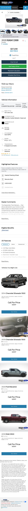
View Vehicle (14, 312)
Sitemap (17, 501)
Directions (14, 7)
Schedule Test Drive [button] (14, 75)
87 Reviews (7, 155)
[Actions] (25, 41)
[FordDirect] (5, 500)
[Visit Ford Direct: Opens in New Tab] (4, 507)
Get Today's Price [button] (14, 66)
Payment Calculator (14, 71)
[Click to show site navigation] (25, 8)
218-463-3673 (8, 92)
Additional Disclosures (16, 503)
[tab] (5, 244)
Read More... (5, 219)
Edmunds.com (14, 155)
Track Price (15, 55)
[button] (5, 8)
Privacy (20, 501)
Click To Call (14, 62)
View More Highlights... (8, 193)
